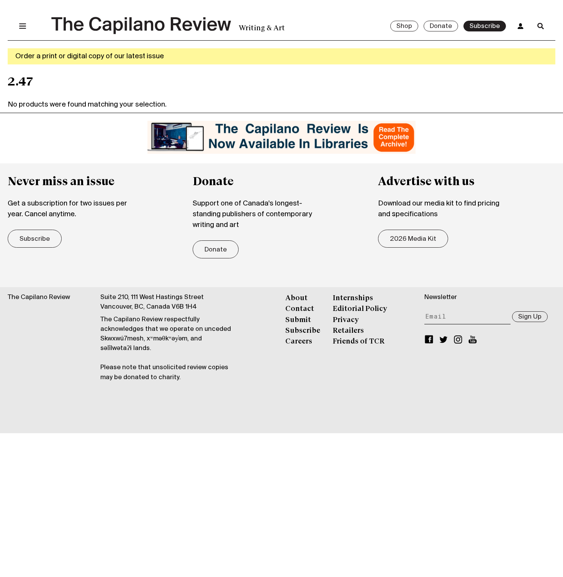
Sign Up (530, 317)
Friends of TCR (359, 341)
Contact (299, 309)
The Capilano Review (39, 297)
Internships (353, 298)
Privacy (346, 320)
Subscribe (485, 26)
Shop (404, 26)
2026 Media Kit (413, 239)
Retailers (348, 331)
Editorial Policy (360, 309)
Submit (298, 320)
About (296, 298)
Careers (298, 341)
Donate (441, 26)
